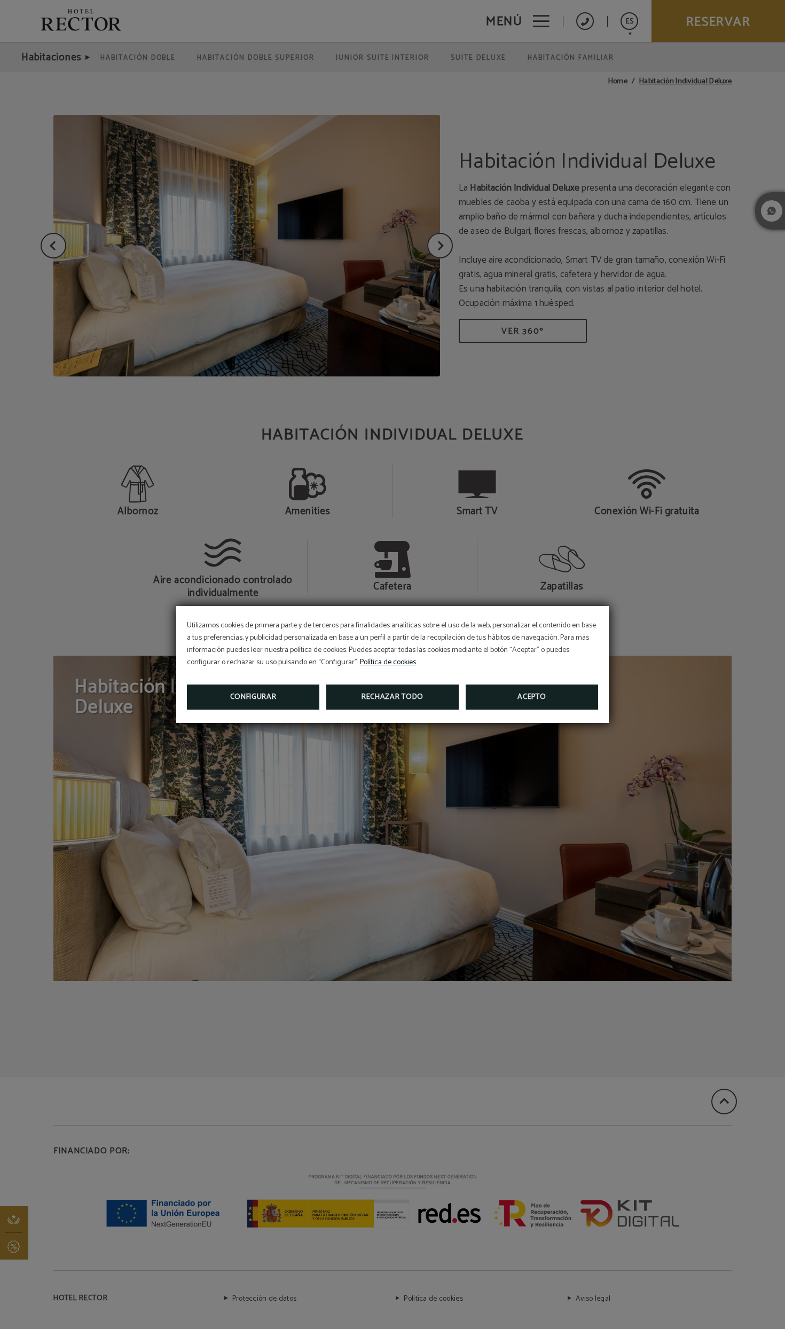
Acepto (531, 697)
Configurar (253, 697)
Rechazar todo (392, 697)
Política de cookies (388, 662)
